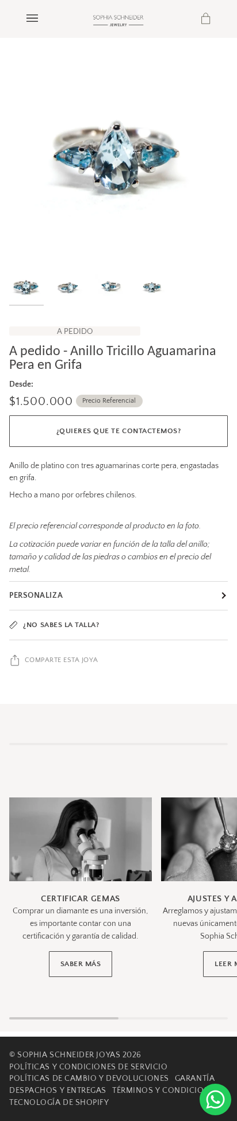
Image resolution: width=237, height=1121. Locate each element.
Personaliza (36, 595)
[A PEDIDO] (118, 154)
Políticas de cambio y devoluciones (89, 1078)
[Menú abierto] (43, 18)
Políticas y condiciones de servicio (88, 1067)
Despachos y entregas (57, 1090)
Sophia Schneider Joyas (68, 1055)
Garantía (195, 1078)
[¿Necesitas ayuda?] (215, 1099)
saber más (80, 964)
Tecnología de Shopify (59, 1102)
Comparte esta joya (61, 660)
